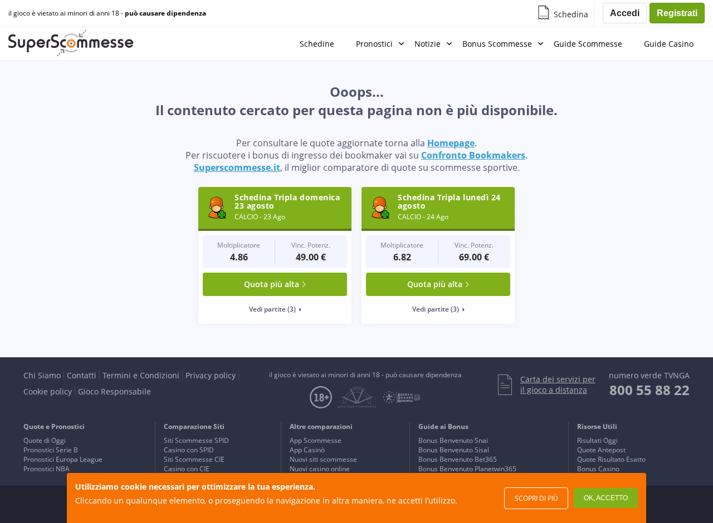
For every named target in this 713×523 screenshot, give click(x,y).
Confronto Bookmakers (473, 155)
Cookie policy (47, 391)
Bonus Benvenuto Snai (453, 440)
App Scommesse (315, 440)
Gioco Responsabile (114, 391)
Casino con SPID (189, 450)
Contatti (81, 375)
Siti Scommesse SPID (196, 440)
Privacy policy (210, 375)
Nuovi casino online (320, 468)
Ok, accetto (606, 498)
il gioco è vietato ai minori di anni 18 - (107, 13)
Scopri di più (536, 498)
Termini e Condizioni (140, 375)
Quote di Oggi (44, 440)
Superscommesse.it (237, 167)
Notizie (427, 43)
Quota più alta (271, 284)
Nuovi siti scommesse (323, 459)
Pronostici (374, 43)
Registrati (677, 13)
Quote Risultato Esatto (611, 459)
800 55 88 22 (649, 390)
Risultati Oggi (597, 440)
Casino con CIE (186, 468)
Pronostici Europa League (62, 459)
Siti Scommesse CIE (194, 459)
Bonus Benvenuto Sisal (453, 450)
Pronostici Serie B (50, 450)
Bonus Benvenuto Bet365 (457, 459)
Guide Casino (669, 43)
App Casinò (307, 450)
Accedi (624, 13)
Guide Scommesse (588, 43)
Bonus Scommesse (497, 43)
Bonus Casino (598, 468)
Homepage (451, 143)
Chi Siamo (42, 375)
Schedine (317, 43)
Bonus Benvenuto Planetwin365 (467, 468)
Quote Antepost (601, 450)
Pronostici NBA (46, 468)
